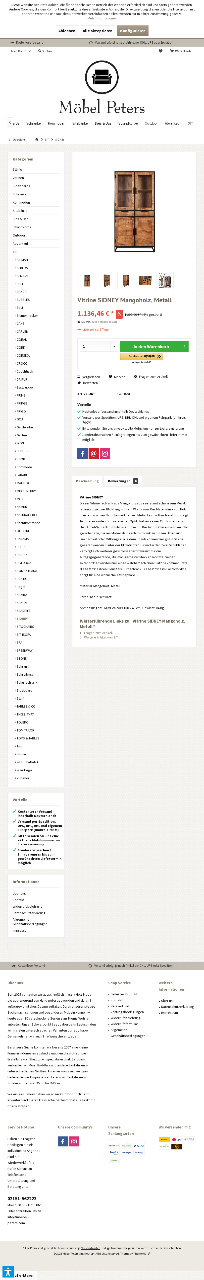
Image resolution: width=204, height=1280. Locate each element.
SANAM (21, 602)
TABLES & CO (26, 706)
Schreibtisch (25, 674)
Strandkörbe (22, 227)
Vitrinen (18, 177)
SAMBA (21, 594)
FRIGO (21, 411)
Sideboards (21, 186)
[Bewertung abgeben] (134, 307)
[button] (141, 358)
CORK (20, 347)
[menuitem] (181, 51)
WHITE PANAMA (27, 762)
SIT (15, 251)
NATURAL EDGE (27, 515)
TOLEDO (22, 722)
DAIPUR (21, 379)
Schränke (20, 194)
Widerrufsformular (124, 1024)
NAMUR (21, 507)
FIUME (20, 395)
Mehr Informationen (102, 18)
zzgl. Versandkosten (104, 321)
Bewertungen (122, 481)
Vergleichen (91, 377)
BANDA (21, 291)
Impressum (21, 930)
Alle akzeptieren (97, 30)
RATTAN (22, 555)
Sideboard (24, 690)
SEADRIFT (23, 610)
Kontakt (18, 900)
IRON (20, 443)
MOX (19, 499)
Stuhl (20, 698)
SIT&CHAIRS (25, 626)
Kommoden (21, 202)
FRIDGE (21, 403)
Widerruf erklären (19, 1275)
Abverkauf (20, 243)
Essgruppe (24, 387)
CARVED (22, 331)
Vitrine (21, 754)
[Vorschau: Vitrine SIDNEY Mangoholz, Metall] (87, 280)
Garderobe (24, 427)
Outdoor (19, 235)
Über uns (19, 893)
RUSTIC (21, 578)
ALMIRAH (22, 275)
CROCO (22, 363)
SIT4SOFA (23, 634)
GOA (19, 419)
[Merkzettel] (160, 51)
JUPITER (22, 451)
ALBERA (22, 267)
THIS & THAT (25, 714)
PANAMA (22, 539)
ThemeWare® (142, 1253)
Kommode (24, 467)
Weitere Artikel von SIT (100, 637)
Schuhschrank (26, 682)
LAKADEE (23, 475)
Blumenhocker (27, 315)
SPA (19, 642)
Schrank (22, 666)
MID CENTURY (26, 491)
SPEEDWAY (24, 650)
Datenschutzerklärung (29, 913)
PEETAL (21, 547)
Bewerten (90, 383)
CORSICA (23, 355)
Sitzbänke (20, 210)
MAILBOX (23, 483)
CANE (20, 323)
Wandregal (24, 770)
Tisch (20, 746)
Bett (19, 307)
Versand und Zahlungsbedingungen (127, 1009)
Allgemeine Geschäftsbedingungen (30, 921)
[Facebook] (82, 453)
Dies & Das (20, 219)
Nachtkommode (28, 523)
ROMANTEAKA (26, 570)
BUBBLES (23, 299)
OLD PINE (23, 531)
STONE (21, 658)
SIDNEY (22, 618)
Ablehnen (66, 30)
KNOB (20, 459)
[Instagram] (105, 453)
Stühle (17, 169)
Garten (21, 435)
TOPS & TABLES (27, 738)
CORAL (21, 339)
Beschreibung (87, 481)
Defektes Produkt (124, 994)
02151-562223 (22, 1198)
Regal (20, 586)
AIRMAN (22, 259)
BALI (19, 283)
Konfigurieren (133, 30)
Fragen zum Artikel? (153, 376)
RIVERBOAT (24, 562)
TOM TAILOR (25, 730)
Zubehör (22, 778)
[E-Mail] (94, 453)
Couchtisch (24, 371)
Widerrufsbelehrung (28, 906)
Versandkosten (90, 1248)
